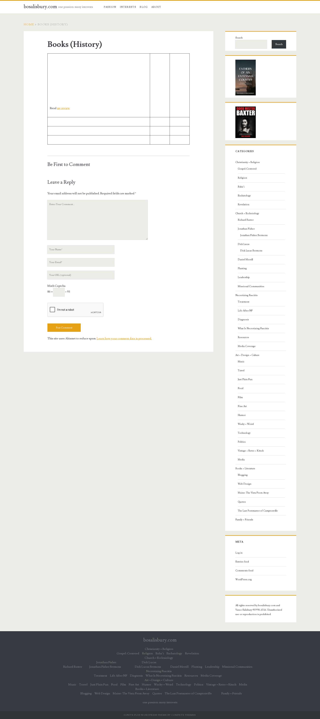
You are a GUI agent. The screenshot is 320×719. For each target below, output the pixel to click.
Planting (242, 268)
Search (239, 37)
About (156, 7)
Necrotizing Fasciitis (246, 295)
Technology (244, 432)
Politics (242, 441)
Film (240, 397)
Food (240, 388)
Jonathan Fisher (246, 228)
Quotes (242, 501)
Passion (110, 7)
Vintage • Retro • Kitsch (251, 450)
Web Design (244, 483)
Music (241, 361)
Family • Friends (244, 519)
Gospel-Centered (247, 168)
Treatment (243, 301)
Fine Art (242, 406)
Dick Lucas (243, 244)
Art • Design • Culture (247, 355)
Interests (128, 7)
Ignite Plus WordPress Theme (145, 715)
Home (29, 24)
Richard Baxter (246, 219)
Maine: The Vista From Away (253, 492)
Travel (241, 370)
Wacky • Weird (246, 424)
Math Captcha (56, 286)
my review (63, 108)
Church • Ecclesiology (247, 213)
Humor (242, 415)
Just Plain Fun (245, 379)
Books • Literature (245, 468)
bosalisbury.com (40, 7)
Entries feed (242, 561)
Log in (238, 552)
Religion (242, 177)
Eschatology (244, 195)
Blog (144, 7)
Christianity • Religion (247, 162)
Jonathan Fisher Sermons (254, 235)
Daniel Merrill (245, 259)
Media (241, 459)
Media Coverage (247, 346)
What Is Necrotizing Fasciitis (253, 328)
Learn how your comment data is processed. (124, 338)
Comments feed (244, 570)
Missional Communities (251, 286)
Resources (243, 337)
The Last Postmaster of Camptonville (258, 510)
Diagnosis (243, 319)
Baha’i (241, 186)
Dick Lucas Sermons (251, 250)
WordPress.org (243, 579)
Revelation (243, 204)
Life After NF (245, 310)
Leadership (244, 277)
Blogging (243, 475)
